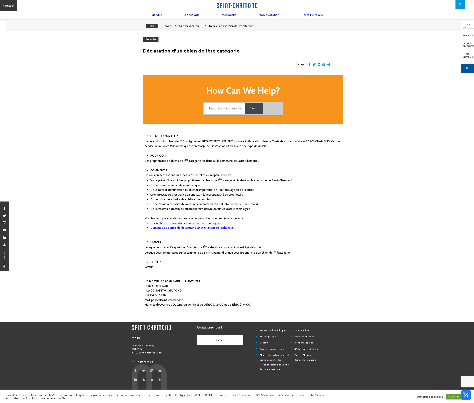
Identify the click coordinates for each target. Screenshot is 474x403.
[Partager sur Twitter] (314, 64)
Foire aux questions (305, 336)
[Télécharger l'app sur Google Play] (160, 379)
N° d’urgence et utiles (306, 349)
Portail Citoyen (312, 15)
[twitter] (4, 215)
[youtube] (4, 230)
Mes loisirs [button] (229, 15)
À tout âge (192, 15)
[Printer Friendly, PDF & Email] (319, 64)
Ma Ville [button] (156, 15)
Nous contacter (468, 26)
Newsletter (468, 35)
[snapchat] (4, 244)
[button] (460, 4)
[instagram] (4, 222)
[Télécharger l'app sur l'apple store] (152, 379)
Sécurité (151, 39)
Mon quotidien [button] (269, 15)
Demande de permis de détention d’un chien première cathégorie (192, 227)
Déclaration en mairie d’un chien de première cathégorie (186, 223)
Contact (264, 342)
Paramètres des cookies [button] (429, 396)
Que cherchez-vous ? (190, 25)
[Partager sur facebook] (309, 64)
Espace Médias (302, 330)
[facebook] (4, 208)
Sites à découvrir (468, 45)
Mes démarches (468, 55)
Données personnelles (271, 349)
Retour (151, 25)
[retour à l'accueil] (237, 5)
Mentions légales (303, 342)
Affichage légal (268, 336)
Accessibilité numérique (273, 330)
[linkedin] (4, 237)
